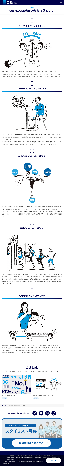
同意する (53, 460)
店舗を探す (56, 2)
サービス (4, 398)
